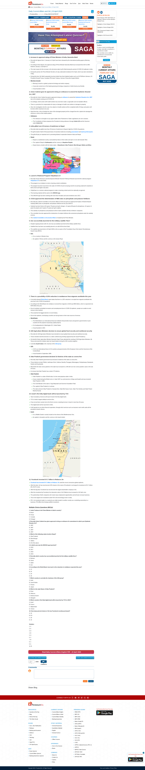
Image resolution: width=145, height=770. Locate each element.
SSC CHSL (77, 735)
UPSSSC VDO (78, 752)
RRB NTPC (78, 712)
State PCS (32, 742)
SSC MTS (77, 740)
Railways (31, 728)
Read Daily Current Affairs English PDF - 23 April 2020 (61, 652)
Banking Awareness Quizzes (36, 755)
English (54, 730)
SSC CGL (77, 737)
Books (91, 3)
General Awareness (57, 725)
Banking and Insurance (35, 730)
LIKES (37, 661)
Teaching (31, 737)
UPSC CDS (78, 730)
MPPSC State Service (80, 749)
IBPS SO (77, 714)
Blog (30, 714)
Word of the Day (33, 716)
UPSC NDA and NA (80, 733)
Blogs (66, 3)
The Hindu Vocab (33, 719)
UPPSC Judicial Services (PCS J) (83, 745)
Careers (54, 759)
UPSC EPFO (78, 723)
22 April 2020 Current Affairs (38, 657)
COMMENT (91, 681)
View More (106, 60)
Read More (37, 26)
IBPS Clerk (77, 716)
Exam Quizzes (33, 751)
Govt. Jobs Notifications (35, 725)
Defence (31, 732)
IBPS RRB (77, 719)
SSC (30, 735)
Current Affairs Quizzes (35, 753)
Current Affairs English (57, 712)
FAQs (53, 762)
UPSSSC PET (78, 756)
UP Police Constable (80, 754)
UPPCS (77, 747)
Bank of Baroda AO (79, 726)
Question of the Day (34, 712)
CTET (76, 742)
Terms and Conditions (105, 768)
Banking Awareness (57, 719)
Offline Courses (56, 739)
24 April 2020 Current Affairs (84, 657)
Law (30, 739)
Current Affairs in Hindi (57, 714)
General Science (56, 732)
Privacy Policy (113, 768)
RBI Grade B (78, 728)
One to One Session (57, 746)
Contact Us (55, 757)
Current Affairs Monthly (57, 716)
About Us (54, 755)
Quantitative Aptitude (57, 728)
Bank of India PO (79, 721)
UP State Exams (33, 744)
